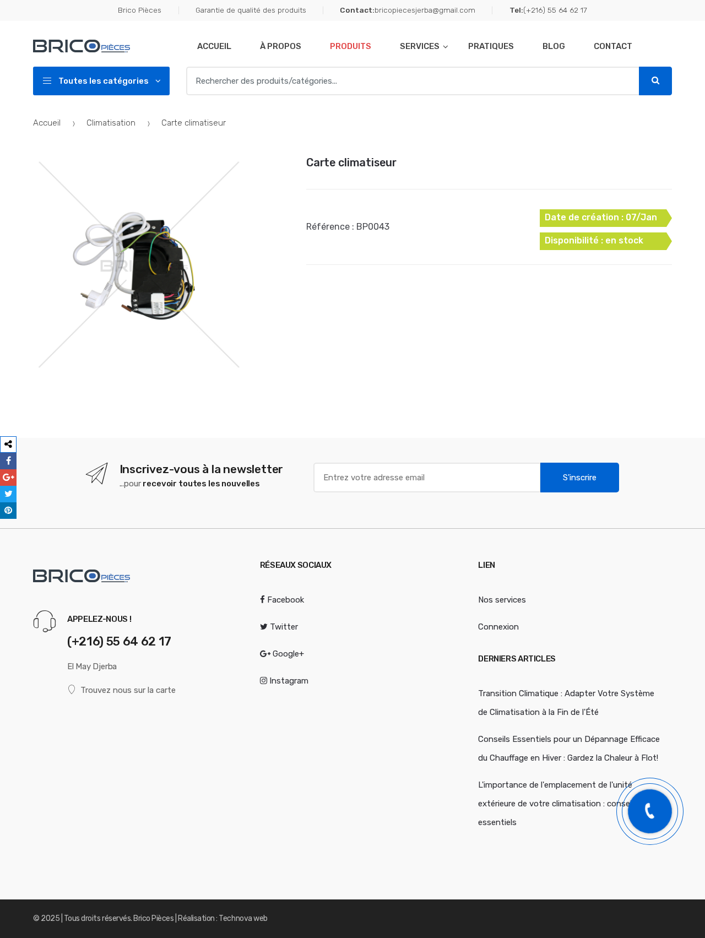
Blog (554, 46)
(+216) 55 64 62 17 (548, 10)
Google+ (287, 654)
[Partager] (8, 444)
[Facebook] (8, 461)
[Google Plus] (8, 477)
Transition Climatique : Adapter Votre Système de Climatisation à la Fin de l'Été (566, 702)
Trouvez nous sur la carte (128, 690)
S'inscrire (579, 477)
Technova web (243, 918)
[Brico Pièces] (107, 46)
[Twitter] (8, 494)
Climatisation (110, 123)
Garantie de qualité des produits (251, 10)
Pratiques (491, 46)
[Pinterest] (8, 510)
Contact (613, 46)
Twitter (283, 627)
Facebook (284, 600)
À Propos (280, 46)
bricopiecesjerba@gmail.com (407, 10)
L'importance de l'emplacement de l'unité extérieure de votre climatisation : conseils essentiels (558, 803)
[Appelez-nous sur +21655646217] (649, 811)
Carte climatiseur (351, 162)
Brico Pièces (139, 10)
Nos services (502, 600)
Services (420, 46)
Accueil (214, 46)
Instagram (287, 681)
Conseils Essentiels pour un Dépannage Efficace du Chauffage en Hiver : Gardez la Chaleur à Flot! (569, 748)
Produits (350, 46)
